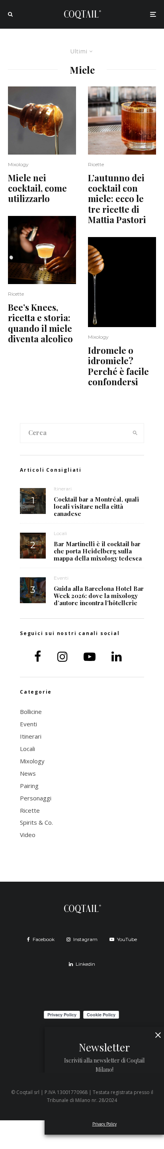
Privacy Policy (104, 1124)
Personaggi (35, 798)
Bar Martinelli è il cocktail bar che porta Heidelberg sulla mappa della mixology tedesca (98, 551)
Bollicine (31, 712)
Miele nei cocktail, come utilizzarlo (37, 188)
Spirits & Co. (36, 822)
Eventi (61, 578)
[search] (135, 433)
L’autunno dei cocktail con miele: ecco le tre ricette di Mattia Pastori (117, 199)
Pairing (29, 786)
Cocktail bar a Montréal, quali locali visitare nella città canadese (96, 506)
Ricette (16, 294)
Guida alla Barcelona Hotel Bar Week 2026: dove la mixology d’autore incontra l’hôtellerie (99, 595)
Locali (60, 533)
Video (27, 835)
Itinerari (63, 489)
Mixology (18, 164)
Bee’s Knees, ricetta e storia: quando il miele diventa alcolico (40, 323)
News (28, 773)
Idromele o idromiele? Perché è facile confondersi (118, 366)
